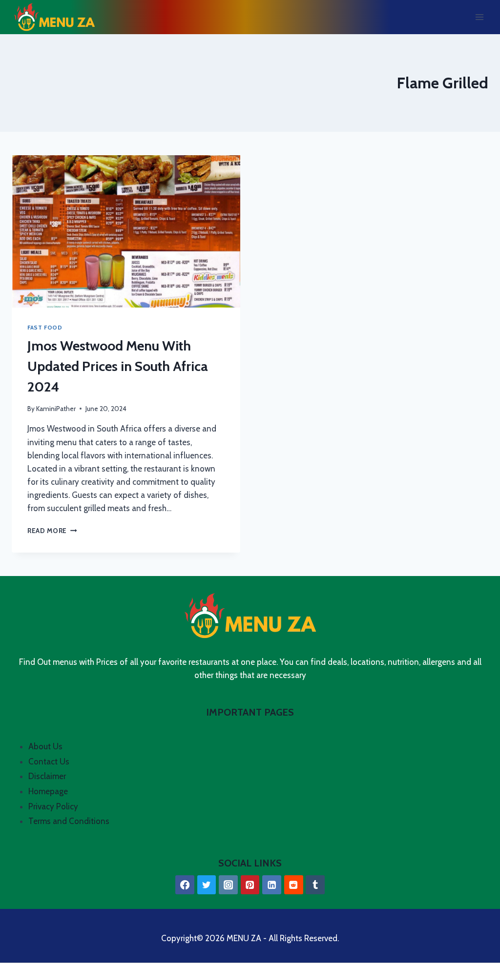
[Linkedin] (271, 884)
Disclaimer (47, 776)
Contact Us (48, 761)
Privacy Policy (53, 806)
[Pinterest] (250, 884)
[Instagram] (228, 884)
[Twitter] (206, 884)
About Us (45, 746)
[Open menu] (479, 16)
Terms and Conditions (68, 821)
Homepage (48, 791)
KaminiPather (56, 408)
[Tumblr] (315, 884)
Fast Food (44, 327)
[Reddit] (293, 884)
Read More (52, 531)
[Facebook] (184, 884)
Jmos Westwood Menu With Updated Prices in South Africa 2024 (117, 366)
